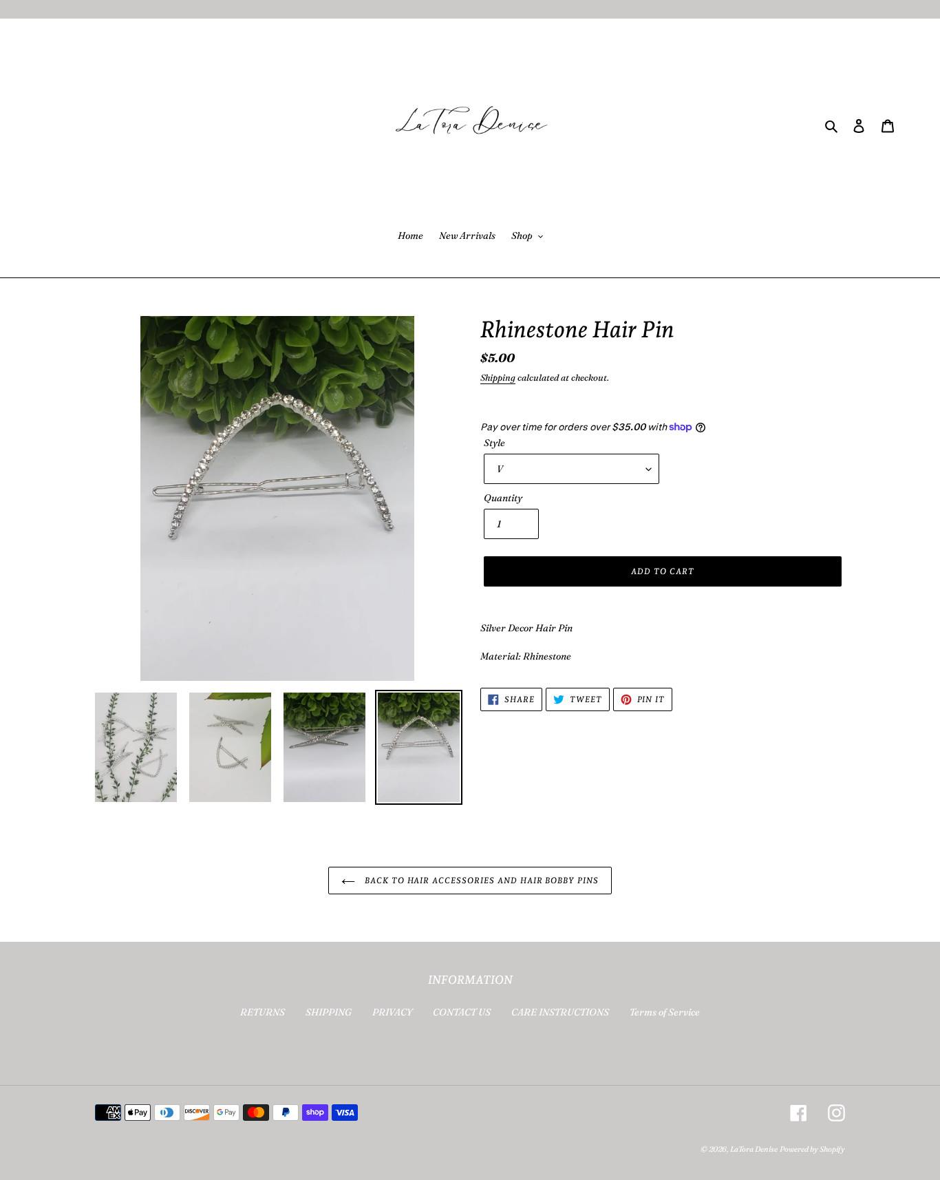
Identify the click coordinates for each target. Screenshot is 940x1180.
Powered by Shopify (812, 1149)
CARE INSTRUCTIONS (560, 1012)
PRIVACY (392, 1012)
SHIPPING (329, 1012)
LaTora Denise (754, 1149)
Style (494, 442)
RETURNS (262, 1012)
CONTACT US (462, 1012)
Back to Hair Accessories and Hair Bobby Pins (480, 880)
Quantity (503, 498)
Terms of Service (665, 1012)
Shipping (497, 377)
